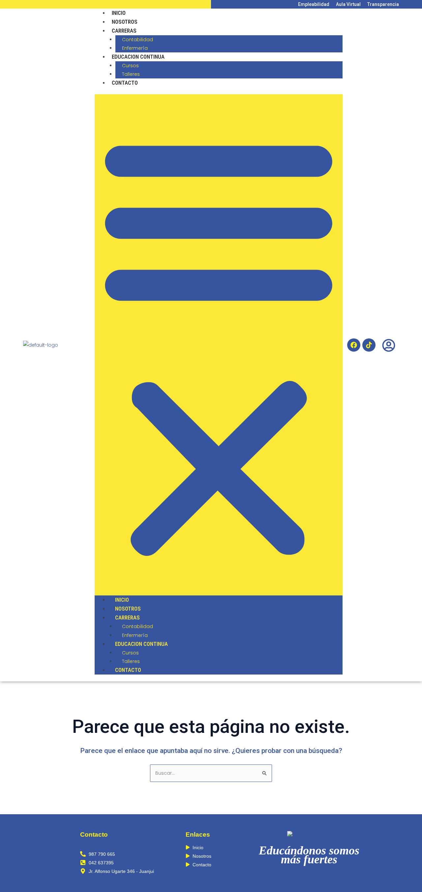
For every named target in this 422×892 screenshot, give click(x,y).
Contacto (125, 82)
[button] (219, 344)
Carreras (124, 30)
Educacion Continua (138, 56)
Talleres (131, 74)
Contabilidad (137, 39)
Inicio (119, 13)
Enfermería (135, 48)
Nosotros (124, 21)
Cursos (130, 65)
